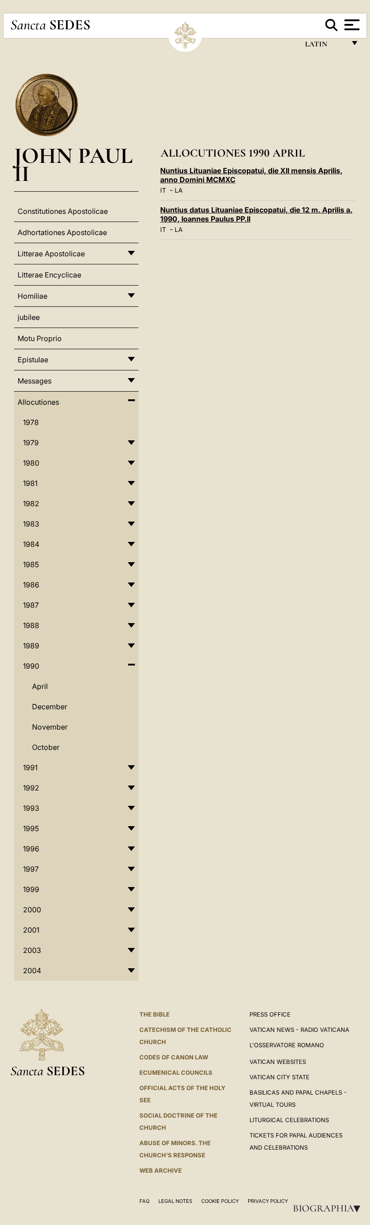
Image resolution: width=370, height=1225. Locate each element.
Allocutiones (38, 402)
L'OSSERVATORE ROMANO (287, 1045)
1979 (31, 442)
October (46, 747)
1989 (31, 645)
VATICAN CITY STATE (280, 1077)
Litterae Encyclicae (49, 274)
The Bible (154, 1014)
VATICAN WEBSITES (278, 1061)
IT (163, 190)
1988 (31, 625)
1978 (31, 422)
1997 (31, 869)
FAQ (144, 1201)
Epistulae (33, 359)
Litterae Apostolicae (51, 253)
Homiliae (32, 295)
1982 (31, 503)
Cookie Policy (220, 1201)
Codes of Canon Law (173, 1057)
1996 (31, 848)
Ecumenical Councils (176, 1072)
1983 (31, 523)
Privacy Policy (268, 1201)
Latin (325, 46)
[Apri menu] (351, 24)
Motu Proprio (40, 338)
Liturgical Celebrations (289, 1119)
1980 (31, 462)
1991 (30, 767)
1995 (31, 828)
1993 (31, 808)
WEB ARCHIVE (160, 1170)
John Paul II (73, 164)
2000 (32, 909)
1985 (31, 564)
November (50, 726)
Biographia (329, 1208)
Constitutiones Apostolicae (63, 211)
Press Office (270, 1014)
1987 (31, 605)
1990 (31, 665)
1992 (31, 787)
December (49, 706)
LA (179, 190)
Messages (34, 380)
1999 (31, 889)
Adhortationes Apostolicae (62, 232)
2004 (32, 970)
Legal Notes (175, 1201)
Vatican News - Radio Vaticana (299, 1029)
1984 (31, 544)
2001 (31, 929)
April (40, 686)
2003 (32, 950)
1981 (30, 483)
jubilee (29, 317)
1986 (31, 584)
